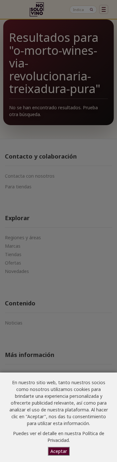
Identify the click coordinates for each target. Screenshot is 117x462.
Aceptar (58, 451)
